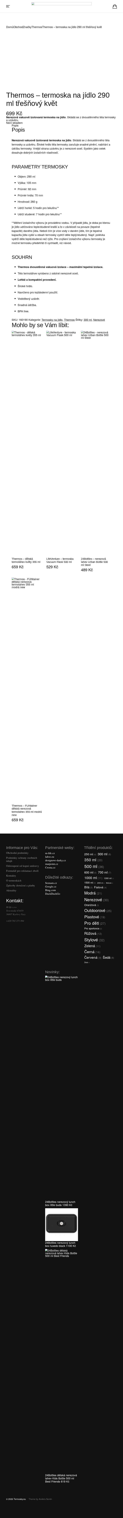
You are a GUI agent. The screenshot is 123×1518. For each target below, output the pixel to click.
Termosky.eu (20, 1498)
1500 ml (90, 882)
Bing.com (50, 890)
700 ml (104, 872)
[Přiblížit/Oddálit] (8, 1511)
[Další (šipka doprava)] (26, 1516)
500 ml (94, 866)
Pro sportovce (93, 928)
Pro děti (95, 923)
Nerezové (99, 320)
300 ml (88, 320)
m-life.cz (50, 853)
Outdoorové (98, 910)
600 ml (90, 872)
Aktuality (11, 890)
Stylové (94, 939)
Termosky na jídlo (52, 320)
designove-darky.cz (55, 860)
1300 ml (109, 878)
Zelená (92, 945)
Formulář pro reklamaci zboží (22, 870)
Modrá (93, 893)
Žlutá (87, 962)
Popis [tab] (15, 125)
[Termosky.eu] (61, 6)
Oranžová (91, 905)
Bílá (88, 887)
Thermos (37, 27)
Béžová (109, 883)
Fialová (100, 887)
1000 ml (93, 877)
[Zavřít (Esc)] (62, 1511)
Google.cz (50, 886)
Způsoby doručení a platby (20, 885)
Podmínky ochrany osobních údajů (21, 859)
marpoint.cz (51, 864)
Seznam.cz (51, 883)
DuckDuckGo (52, 893)
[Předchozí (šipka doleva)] (8, 1516)
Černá (92, 951)
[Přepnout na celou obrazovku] (26, 1511)
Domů (9, 27)
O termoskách (13, 880)
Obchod (18, 27)
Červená (92, 957)
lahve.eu (49, 856)
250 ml (90, 854)
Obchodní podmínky (17, 853)
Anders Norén (45, 1498)
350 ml (93, 859)
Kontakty (11, 875)
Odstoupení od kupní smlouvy (22, 866)
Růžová (93, 933)
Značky (27, 27)
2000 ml (101, 883)
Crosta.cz (50, 867)
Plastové (94, 916)
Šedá (108, 957)
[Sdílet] (44, 1511)
